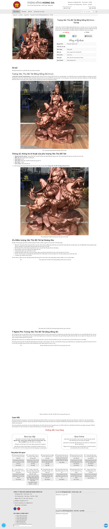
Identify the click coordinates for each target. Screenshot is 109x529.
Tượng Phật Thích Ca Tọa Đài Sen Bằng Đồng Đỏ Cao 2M (33, 462)
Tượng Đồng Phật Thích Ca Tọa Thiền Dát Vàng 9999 (76, 476)
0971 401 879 (92, 8)
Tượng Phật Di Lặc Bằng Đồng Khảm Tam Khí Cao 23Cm (18, 476)
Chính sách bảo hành (21, 520)
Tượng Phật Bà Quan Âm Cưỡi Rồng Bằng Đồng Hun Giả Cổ (91, 462)
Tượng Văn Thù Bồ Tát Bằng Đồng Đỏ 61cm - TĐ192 (76, 21)
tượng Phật (26, 15)
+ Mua (62, 36)
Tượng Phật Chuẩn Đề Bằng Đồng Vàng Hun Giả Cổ (62, 476)
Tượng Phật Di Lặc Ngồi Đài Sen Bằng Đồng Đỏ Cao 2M (47, 462)
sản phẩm (20, 15)
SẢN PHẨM (16, 11)
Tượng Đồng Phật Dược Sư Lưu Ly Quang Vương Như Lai (18, 462)
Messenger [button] (89, 36)
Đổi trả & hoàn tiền (20, 521)
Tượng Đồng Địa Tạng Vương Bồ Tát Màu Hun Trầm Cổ (47, 476)
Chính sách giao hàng (21, 518)
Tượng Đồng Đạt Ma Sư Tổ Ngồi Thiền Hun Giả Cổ (62, 459)
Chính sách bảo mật (21, 523)
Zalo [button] (75, 36)
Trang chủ (15, 15)
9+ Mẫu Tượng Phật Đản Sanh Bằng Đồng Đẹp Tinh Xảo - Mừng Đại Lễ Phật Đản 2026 (33, 478)
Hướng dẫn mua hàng (39, 11)
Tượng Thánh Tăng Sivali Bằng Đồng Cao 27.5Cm (91, 475)
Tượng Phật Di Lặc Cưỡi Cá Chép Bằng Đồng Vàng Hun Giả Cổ (76, 462)
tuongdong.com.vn (24, 500)
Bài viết (30, 11)
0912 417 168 (67, 8)
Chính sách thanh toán (21, 517)
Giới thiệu (24, 11)
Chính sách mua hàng (21, 515)
